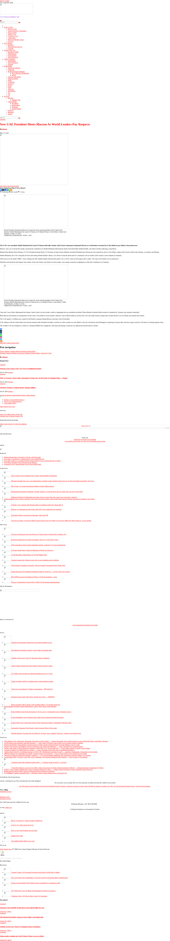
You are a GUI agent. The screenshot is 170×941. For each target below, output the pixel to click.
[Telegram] (1, 339)
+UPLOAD (11, 38)
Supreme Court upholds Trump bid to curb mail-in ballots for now (22, 908)
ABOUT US (12, 34)
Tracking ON (16, 859)
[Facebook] (1, 190)
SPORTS (11, 45)
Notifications (16, 105)
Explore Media (16, 109)
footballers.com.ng (6, 791)
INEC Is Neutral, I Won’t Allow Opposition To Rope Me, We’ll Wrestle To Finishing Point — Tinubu (33, 378)
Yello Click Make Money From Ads (11, 414)
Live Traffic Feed (11, 852)
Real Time (10, 859)
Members (11, 112)
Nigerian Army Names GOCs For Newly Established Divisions (20, 368)
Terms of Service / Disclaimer (17, 31)
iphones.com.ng (5, 797)
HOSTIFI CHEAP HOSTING (9, 186)
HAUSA (10, 84)
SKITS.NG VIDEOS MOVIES (28, 395)
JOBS (10, 80)
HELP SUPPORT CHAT (16, 40)
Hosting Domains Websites (16, 71)
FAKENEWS (12, 56)
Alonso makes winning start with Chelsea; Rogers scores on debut (22, 936)
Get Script (5, 859)
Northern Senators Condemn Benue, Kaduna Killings (18, 387)
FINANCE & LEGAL (15, 47)
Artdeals (10, 64)
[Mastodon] (7, 190)
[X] (3, 190)
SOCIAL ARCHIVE (14, 77)
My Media (15, 103)
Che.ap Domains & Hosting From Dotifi (85, 625)
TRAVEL (11, 89)
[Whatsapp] (9, 190)
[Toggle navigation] (1, 20)
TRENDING (12, 61)
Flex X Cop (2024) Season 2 (13, 401)
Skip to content (4, 1)
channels (2, 119)
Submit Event (16, 100)
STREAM (11, 70)
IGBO (10, 86)
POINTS (10, 110)
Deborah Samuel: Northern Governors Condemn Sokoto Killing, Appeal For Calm (25, 353)
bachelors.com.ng (5, 799)
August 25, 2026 (5, 911)
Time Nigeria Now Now (7, 406)
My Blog (10, 98)
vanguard (3, 904)
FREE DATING (13, 79)
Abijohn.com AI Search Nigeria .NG (11, 416)
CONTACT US (13, 36)
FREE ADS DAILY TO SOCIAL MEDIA (13, 424)
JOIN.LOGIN (8, 27)
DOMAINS (11, 91)
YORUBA (11, 82)
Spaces (10, 114)
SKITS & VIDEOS (14, 68)
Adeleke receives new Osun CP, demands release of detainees (20, 927)
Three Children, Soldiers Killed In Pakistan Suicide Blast (17, 351)
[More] (11, 190)
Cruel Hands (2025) (10, 403)
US (9, 93)
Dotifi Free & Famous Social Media (85, 439)
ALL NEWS (8, 43)
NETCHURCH (13, 57)
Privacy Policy (12, 33)
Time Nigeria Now (6, 849)
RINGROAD (12, 54)
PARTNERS (8, 66)
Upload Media (12, 102)
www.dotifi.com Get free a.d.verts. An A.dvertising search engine (85, 441)
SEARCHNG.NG (9, 50)
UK (9, 94)
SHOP (14, 75)
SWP (9, 87)
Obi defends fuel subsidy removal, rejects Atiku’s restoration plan (21, 917)
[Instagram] (1, 337)
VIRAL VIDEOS (9, 59)
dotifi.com (8, 807)
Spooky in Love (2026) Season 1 (14, 400)
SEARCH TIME (13, 52)
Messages (15, 107)
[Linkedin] (5, 190)
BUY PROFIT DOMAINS (20, 73)
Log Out (10, 41)
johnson (4, 129)
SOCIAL (7, 96)
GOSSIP (10, 48)
